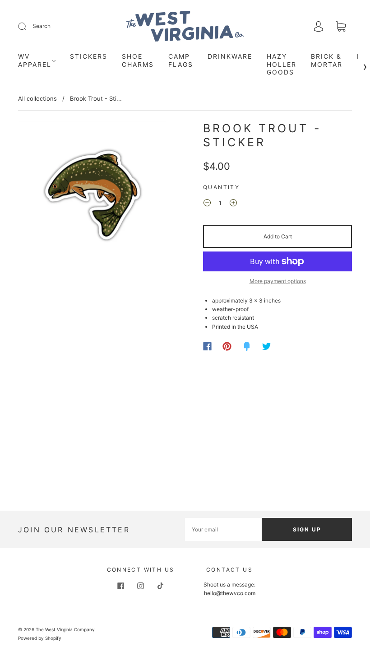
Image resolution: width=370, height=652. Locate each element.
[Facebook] (207, 346)
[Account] (318, 27)
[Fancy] (247, 346)
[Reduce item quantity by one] (207, 204)
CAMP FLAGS (180, 60)
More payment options (278, 281)
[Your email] (223, 529)
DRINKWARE (230, 56)
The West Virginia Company (65, 629)
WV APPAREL (34, 60)
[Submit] (28, 26)
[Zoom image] (92, 196)
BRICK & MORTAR (326, 60)
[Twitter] (267, 346)
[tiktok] (161, 586)
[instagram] (141, 586)
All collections (37, 98)
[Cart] (340, 27)
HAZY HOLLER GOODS (281, 64)
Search (41, 26)
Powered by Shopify (39, 638)
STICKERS (88, 56)
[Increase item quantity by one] (233, 204)
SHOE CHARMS (138, 60)
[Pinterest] (227, 346)
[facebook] (121, 586)
